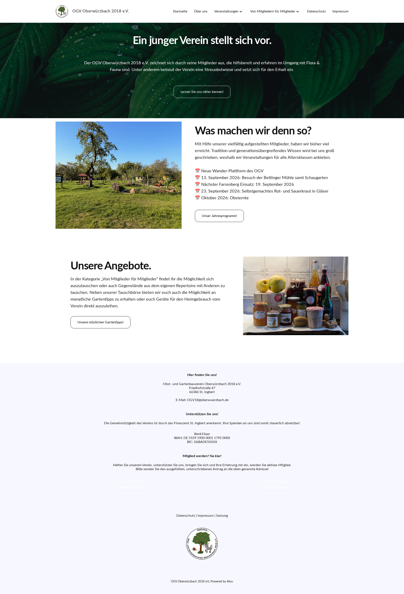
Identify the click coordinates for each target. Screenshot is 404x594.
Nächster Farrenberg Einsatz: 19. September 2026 (247, 184)
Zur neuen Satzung (274, 487)
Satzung (222, 515)
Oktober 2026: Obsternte (225, 198)
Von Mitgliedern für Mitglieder (272, 11)
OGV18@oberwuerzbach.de (208, 400)
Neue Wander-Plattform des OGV (232, 171)
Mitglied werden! (129, 487)
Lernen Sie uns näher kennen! (202, 92)
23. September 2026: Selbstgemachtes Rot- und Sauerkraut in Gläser (264, 191)
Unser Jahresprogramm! (219, 216)
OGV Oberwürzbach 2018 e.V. (190, 581)
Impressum (340, 11)
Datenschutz (316, 11)
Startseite (180, 11)
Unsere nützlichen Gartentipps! (100, 322)
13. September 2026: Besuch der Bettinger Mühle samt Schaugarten (264, 178)
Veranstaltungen (226, 11)
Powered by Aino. (222, 581)
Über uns (200, 11)
